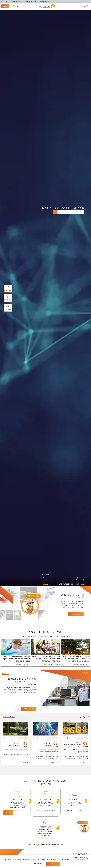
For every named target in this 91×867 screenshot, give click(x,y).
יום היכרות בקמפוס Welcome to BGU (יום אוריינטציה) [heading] (76, 751)
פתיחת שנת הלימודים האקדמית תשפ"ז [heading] (16, 750)
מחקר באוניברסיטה (24, 664)
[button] (86, 6)
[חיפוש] (18, 6)
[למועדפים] (13, 6)
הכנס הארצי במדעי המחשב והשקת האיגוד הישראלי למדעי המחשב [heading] (47, 751)
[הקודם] (83, 579)
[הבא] (73, 579)
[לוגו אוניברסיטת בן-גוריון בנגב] (47, 6)
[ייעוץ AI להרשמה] (84, 827)
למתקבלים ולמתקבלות (53, 664)
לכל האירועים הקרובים (83, 664)
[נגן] (78, 579)
